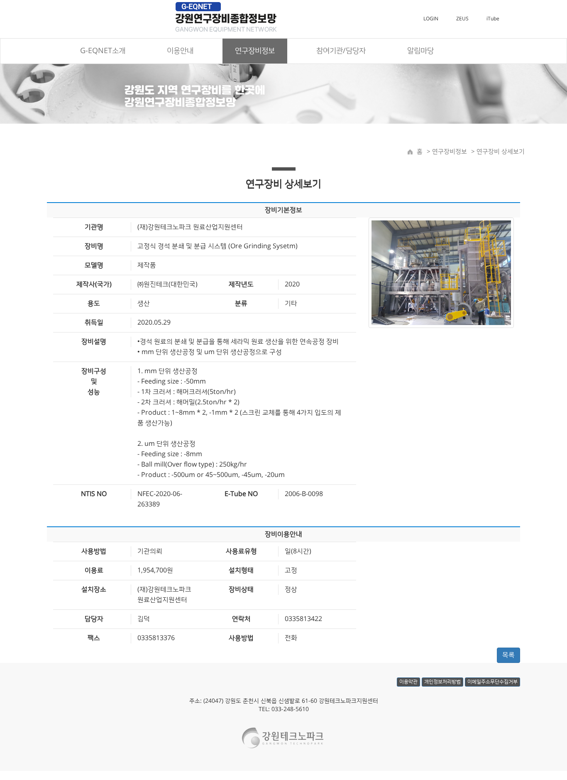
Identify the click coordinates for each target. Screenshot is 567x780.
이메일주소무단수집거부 (492, 682)
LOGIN (430, 19)
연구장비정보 (448, 152)
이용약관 (408, 682)
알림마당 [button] (420, 51)
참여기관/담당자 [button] (341, 51)
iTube (492, 19)
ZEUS (462, 19)
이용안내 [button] (180, 51)
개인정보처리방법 (442, 682)
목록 (508, 655)
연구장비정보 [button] (255, 51)
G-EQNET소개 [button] (102, 51)
